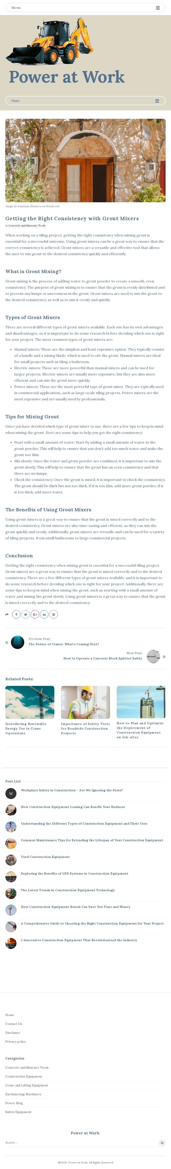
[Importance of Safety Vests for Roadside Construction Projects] (85, 702)
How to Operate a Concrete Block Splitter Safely (102, 658)
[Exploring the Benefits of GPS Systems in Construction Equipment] (10, 876)
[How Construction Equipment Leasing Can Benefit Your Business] (10, 810)
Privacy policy (15, 1042)
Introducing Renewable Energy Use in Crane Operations (26, 728)
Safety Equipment (18, 1112)
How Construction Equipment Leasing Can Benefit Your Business (73, 807)
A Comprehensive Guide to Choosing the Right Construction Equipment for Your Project (92, 923)
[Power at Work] (49, 41)
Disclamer (12, 1033)
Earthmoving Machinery (23, 1094)
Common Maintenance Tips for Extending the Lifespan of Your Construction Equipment (92, 840)
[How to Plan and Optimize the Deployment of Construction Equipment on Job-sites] (141, 702)
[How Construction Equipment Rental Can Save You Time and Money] (10, 910)
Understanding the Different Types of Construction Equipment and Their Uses (84, 824)
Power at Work (67, 76)
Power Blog (14, 1103)
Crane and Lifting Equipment (26, 1085)
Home (9, 1015)
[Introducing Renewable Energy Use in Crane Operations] (29, 702)
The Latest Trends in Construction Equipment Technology (68, 890)
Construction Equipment (23, 1076)
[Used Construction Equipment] (10, 860)
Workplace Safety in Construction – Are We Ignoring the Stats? (72, 790)
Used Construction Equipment (45, 857)
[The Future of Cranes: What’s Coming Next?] (17, 642)
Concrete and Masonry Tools (26, 225)
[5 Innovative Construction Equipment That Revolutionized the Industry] (10, 943)
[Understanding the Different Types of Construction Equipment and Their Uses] (10, 826)
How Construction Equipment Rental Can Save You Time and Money (75, 907)
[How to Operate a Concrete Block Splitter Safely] (153, 656)
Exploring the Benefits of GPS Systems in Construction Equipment (74, 873)
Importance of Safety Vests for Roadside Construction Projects (85, 728)
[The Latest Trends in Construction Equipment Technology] (10, 893)
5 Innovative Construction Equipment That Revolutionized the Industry (79, 940)
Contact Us (13, 1024)
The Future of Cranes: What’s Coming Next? (64, 644)
